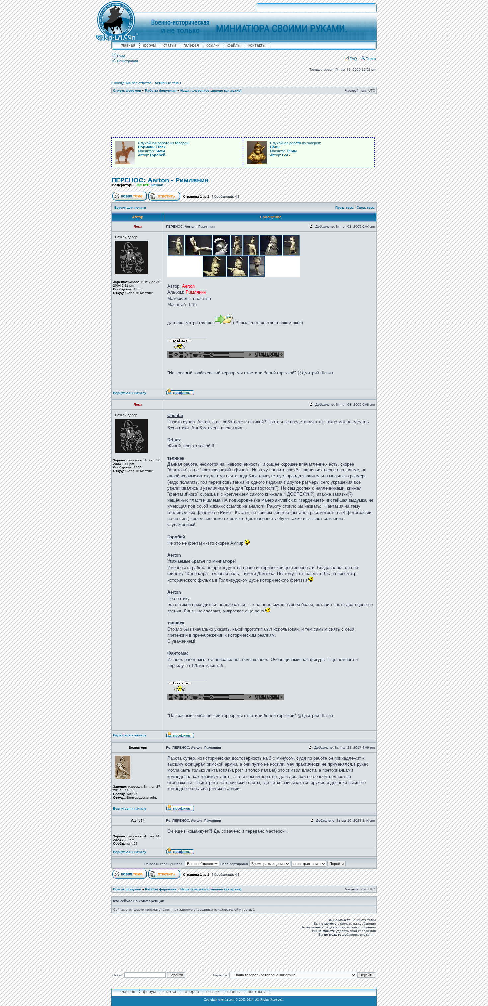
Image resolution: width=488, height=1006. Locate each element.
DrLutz (143, 185)
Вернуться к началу (129, 393)
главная (128, 45)
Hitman (157, 185)
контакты (257, 45)
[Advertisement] (244, 116)
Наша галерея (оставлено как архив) (210, 90)
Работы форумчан (160, 90)
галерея (191, 45)
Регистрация (127, 61)
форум (149, 45)
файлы (234, 45)
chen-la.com (226, 999)
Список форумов (127, 90)
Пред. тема (344, 207)
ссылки (213, 45)
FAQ (353, 59)
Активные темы (168, 83)
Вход (120, 56)
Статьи (169, 45)
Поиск (370, 59)
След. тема (366, 207)
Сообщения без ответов (131, 83)
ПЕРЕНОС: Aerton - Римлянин (160, 180)
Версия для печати (130, 207)
